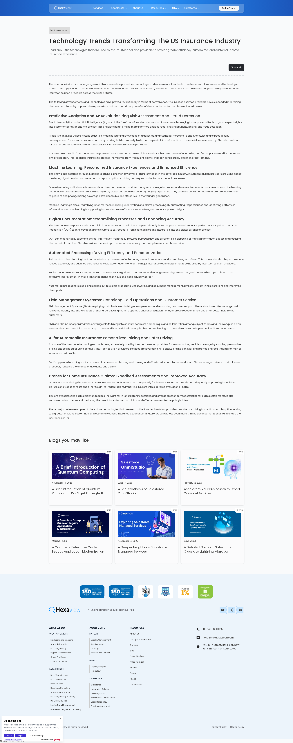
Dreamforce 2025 (99, 702)
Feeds (133, 678)
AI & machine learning (61, 692)
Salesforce (96, 684)
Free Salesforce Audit (100, 706)
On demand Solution (100, 652)
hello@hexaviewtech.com (218, 637)
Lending (95, 648)
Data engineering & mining (63, 696)
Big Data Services (59, 701)
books (133, 673)
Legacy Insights (98, 666)
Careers (134, 645)
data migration (98, 693)
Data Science (57, 683)
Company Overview (140, 639)
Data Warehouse (58, 679)
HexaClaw (96, 671)
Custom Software (59, 661)
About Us (134, 633)
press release (137, 661)
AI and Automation (59, 644)
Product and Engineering (62, 640)
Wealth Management (101, 640)
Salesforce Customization (103, 697)
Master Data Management (63, 705)
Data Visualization (59, 675)
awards (133, 667)
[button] (99, 8)
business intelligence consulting (66, 709)
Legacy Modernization (61, 652)
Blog (132, 650)
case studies (137, 656)
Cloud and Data (58, 657)
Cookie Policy (237, 727)
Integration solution (100, 689)
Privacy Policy (219, 727)
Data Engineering (59, 648)
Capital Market (98, 644)
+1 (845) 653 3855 (213, 629)
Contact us (136, 684)
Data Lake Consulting (61, 688)
